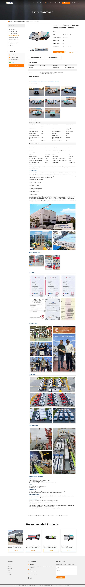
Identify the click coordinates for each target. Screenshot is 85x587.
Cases (9, 572)
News (9, 570)
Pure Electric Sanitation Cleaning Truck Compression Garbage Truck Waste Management (15, 547)
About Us (39, 2)
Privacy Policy (15, 585)
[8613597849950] (31, 578)
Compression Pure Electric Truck (37, 515)
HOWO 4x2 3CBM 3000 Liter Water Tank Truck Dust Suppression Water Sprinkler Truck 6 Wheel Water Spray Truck (33, 547)
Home (33, 2)
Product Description (53, 57)
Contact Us (57, 2)
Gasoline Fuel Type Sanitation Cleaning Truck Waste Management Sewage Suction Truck (51, 547)
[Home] (9, 3)
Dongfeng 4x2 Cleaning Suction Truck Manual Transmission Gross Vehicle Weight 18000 (68, 547)
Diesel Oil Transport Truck (50, 515)
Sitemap (20, 585)
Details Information (36, 57)
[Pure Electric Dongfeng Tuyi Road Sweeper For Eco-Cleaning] (39, 35)
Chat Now (66, 2)
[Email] (13, 62)
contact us (60, 577)
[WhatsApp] (10, 62)
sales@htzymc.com (15, 57)
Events (51, 2)
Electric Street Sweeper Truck (62, 515)
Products (46, 2)
